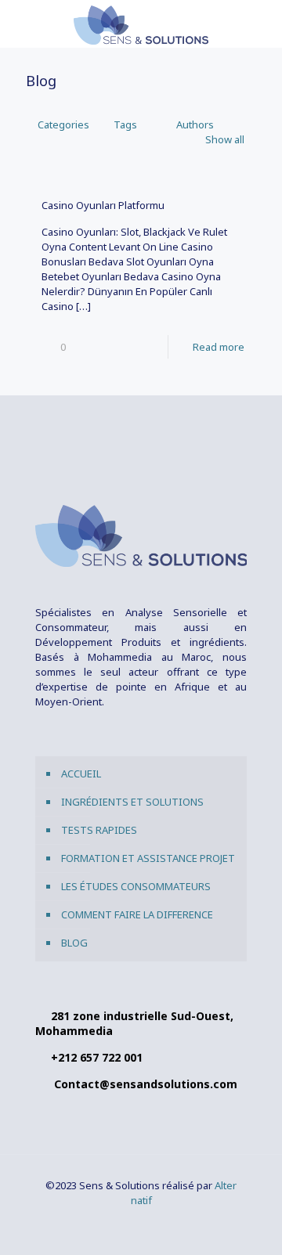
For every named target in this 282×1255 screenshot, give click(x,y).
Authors (195, 124)
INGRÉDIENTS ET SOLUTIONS (132, 802)
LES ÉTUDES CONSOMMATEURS (136, 886)
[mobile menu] (261, 23)
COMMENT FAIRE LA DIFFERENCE (137, 914)
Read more (218, 347)
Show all (224, 139)
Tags (125, 124)
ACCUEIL (81, 773)
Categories (63, 124)
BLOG (74, 943)
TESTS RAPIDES (99, 830)
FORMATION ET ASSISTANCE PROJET (148, 858)
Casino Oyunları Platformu (103, 205)
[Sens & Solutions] (141, 23)
